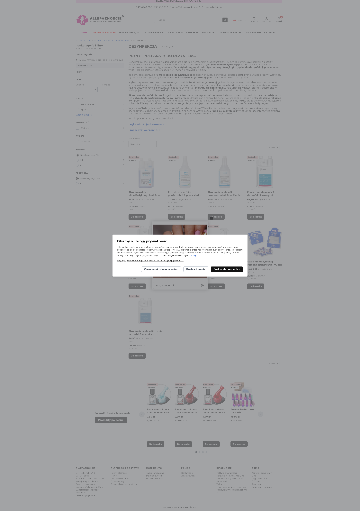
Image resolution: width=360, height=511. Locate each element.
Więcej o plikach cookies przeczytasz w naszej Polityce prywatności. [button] (150, 260)
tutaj (193, 255)
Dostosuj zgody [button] (195, 269)
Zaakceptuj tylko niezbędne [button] (161, 269)
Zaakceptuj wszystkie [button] (227, 269)
